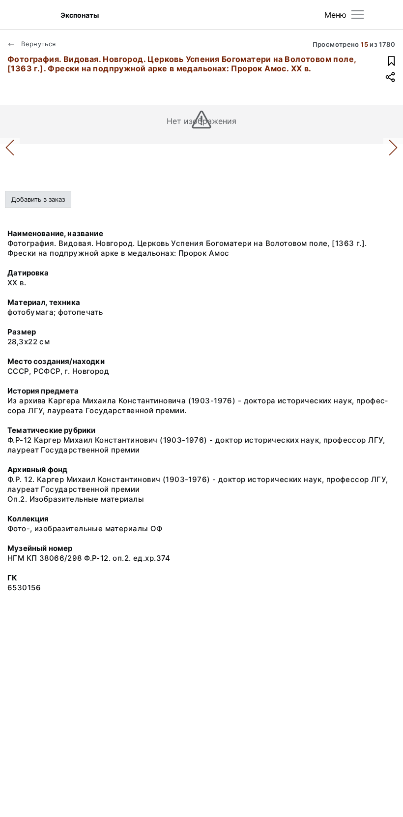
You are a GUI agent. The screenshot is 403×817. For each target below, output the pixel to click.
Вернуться (37, 44)
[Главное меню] (357, 14)
